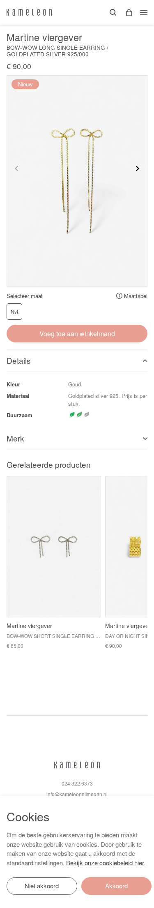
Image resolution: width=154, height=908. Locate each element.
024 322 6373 (77, 783)
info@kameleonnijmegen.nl (77, 793)
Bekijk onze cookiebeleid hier (105, 862)
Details (19, 360)
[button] (126, 12)
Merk (15, 438)
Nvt (14, 311)
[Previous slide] (17, 168)
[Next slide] (137, 168)
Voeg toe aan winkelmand (77, 333)
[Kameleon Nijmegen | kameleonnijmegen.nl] (29, 12)
